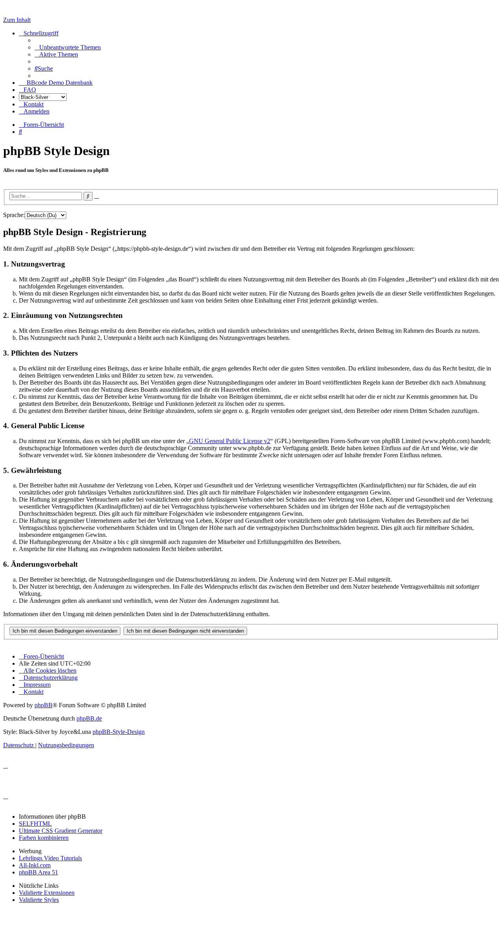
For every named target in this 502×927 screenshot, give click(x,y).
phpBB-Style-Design (119, 731)
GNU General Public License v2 (229, 441)
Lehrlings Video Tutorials (50, 858)
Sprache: (14, 215)
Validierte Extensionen (47, 892)
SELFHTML (35, 823)
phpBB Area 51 (38, 872)
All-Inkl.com (35, 865)
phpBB (44, 705)
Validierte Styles (39, 899)
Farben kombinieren (44, 837)
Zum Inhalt (17, 19)
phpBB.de (89, 718)
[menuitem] (68, 47)
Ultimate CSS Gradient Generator (60, 830)
